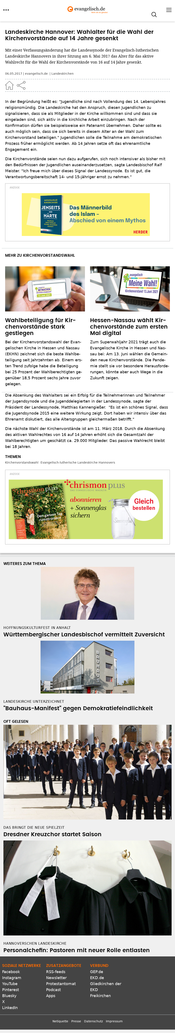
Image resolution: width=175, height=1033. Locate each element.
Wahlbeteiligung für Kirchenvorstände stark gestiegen (40, 327)
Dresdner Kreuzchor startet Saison (52, 834)
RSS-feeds (55, 971)
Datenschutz (93, 1021)
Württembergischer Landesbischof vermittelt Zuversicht (84, 634)
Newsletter (56, 977)
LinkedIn (10, 1007)
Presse (76, 1021)
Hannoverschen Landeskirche (35, 943)
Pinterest (10, 989)
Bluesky (9, 995)
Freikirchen (100, 995)
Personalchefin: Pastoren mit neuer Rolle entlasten (76, 950)
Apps (50, 995)
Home (9, 85)
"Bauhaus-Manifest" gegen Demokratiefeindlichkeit (78, 708)
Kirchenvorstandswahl (21, 462)
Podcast (53, 989)
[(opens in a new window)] (86, 214)
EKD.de (97, 977)
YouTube (10, 983)
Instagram (11, 977)
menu (6, 10)
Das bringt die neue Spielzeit (34, 828)
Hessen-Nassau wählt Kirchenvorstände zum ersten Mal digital (129, 327)
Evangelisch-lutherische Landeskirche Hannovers (78, 462)
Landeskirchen (62, 73)
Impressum (114, 1021)
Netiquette (60, 1021)
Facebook (11, 971)
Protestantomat (61, 983)
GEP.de (96, 971)
